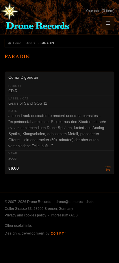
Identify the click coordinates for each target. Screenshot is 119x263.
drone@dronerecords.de (75, 202)
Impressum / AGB (64, 215)
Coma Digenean (23, 77)
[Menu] (108, 23)
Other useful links (18, 226)
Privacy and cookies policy (25, 215)
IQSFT (58, 234)
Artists (30, 43)
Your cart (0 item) (99, 11)
